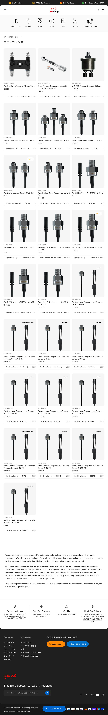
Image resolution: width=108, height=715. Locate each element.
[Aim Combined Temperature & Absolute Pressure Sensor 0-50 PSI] (20, 444)
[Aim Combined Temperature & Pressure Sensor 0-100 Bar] (88, 335)
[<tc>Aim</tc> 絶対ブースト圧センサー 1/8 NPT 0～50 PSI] (54, 226)
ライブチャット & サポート (31, 653)
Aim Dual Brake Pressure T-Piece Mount (19, 86)
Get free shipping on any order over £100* (41, 615)
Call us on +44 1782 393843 (66, 614)
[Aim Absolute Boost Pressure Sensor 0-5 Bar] (54, 171)
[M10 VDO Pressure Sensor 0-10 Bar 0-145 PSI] (88, 64)
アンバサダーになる (28, 646)
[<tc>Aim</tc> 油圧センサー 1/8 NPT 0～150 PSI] (88, 226)
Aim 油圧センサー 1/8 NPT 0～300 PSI (19, 302)
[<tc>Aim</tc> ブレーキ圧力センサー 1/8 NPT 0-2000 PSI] (54, 280)
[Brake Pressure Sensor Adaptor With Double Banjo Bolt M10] (54, 64)
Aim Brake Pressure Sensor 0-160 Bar (18, 193)
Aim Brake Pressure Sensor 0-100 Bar (87, 141)
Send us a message (55, 644)
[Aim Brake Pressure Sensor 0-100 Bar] (88, 119)
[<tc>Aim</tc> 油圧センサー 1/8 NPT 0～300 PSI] (20, 280)
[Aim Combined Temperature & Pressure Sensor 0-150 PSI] (54, 444)
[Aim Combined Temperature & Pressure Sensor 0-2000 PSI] (20, 499)
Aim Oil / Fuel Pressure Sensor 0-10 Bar (53, 141)
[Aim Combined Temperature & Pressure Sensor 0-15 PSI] (54, 389)
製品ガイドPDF (10, 653)
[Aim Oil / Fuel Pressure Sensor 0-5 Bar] (20, 119)
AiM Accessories (10, 83)
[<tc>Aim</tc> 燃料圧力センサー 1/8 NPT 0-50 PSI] (20, 226)
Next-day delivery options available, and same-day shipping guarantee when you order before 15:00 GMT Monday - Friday (93, 617)
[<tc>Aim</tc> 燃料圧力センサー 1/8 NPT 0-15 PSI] (88, 171)
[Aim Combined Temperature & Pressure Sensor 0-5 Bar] (88, 280)
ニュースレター (10, 656)
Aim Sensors (76, 83)
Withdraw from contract (29, 656)
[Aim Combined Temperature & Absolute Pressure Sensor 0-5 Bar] (20, 335)
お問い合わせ (26, 642)
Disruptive (34, 708)
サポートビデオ (10, 649)
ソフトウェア (9, 646)
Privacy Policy (25, 711)
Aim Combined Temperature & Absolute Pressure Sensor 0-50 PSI (19, 467)
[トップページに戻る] (5, 37)
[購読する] (47, 693)
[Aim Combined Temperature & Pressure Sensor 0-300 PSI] (88, 444)
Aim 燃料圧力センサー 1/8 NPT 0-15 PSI (87, 193)
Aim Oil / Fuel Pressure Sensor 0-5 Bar (19, 141)
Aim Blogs (7, 659)
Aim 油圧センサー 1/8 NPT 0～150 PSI (87, 247)
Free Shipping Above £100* (94, 3)
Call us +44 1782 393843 (78, 644)
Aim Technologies (55, 584)
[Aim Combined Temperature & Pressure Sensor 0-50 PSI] (88, 389)
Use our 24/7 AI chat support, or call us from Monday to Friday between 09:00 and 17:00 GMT (15, 616)
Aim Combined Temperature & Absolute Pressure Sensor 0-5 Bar (19, 358)
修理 (22, 649)
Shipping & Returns (9, 711)
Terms (18, 711)
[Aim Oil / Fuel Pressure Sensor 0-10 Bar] (54, 119)
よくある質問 (9, 642)
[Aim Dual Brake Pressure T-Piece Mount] (20, 64)
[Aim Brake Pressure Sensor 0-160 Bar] (20, 171)
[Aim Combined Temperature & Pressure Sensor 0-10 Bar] (54, 335)
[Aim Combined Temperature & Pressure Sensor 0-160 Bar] (20, 389)
